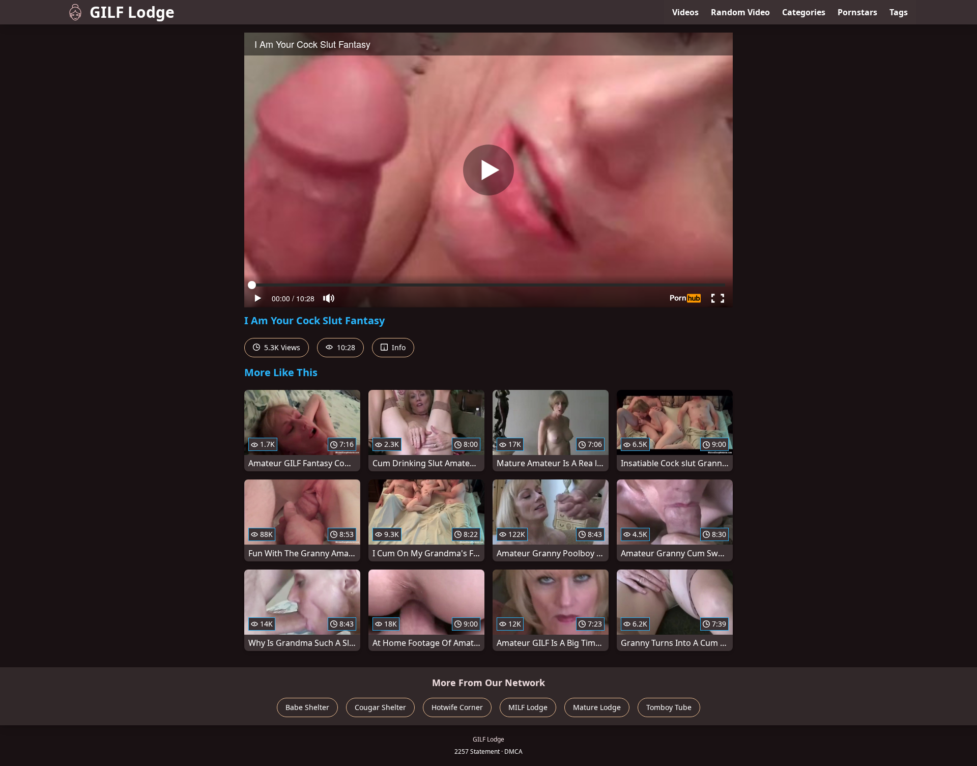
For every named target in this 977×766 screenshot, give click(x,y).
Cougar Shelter (380, 707)
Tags (898, 12)
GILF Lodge (132, 12)
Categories (803, 12)
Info (398, 347)
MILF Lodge (528, 707)
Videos (685, 12)
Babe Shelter (307, 707)
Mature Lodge (597, 707)
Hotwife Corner (457, 707)
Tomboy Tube (669, 707)
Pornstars (857, 12)
